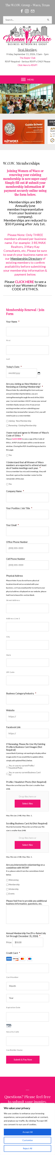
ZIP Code (10, 672)
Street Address (13, 600)
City (8, 637)
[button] (28, 132)
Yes (10, 455)
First (8, 340)
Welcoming (13, 880)
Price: (9, 942)
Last (8, 359)
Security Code (12, 1032)
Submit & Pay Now (23, 1059)
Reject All (27, 1148)
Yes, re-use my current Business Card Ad (24, 773)
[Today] (38, 373)
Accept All (28, 1132)
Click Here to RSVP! (27, 65)
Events (12, 894)
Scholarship (13, 889)
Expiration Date (13, 1007)
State (8, 655)
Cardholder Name (14, 1050)
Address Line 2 (13, 618)
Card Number (12, 977)
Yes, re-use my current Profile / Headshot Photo (22, 767)
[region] (27, 1129)
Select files (27, 803)
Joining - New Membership (20, 421)
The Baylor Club (27, 58)
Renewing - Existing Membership (22, 425)
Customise (27, 1140)
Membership (14, 884)
